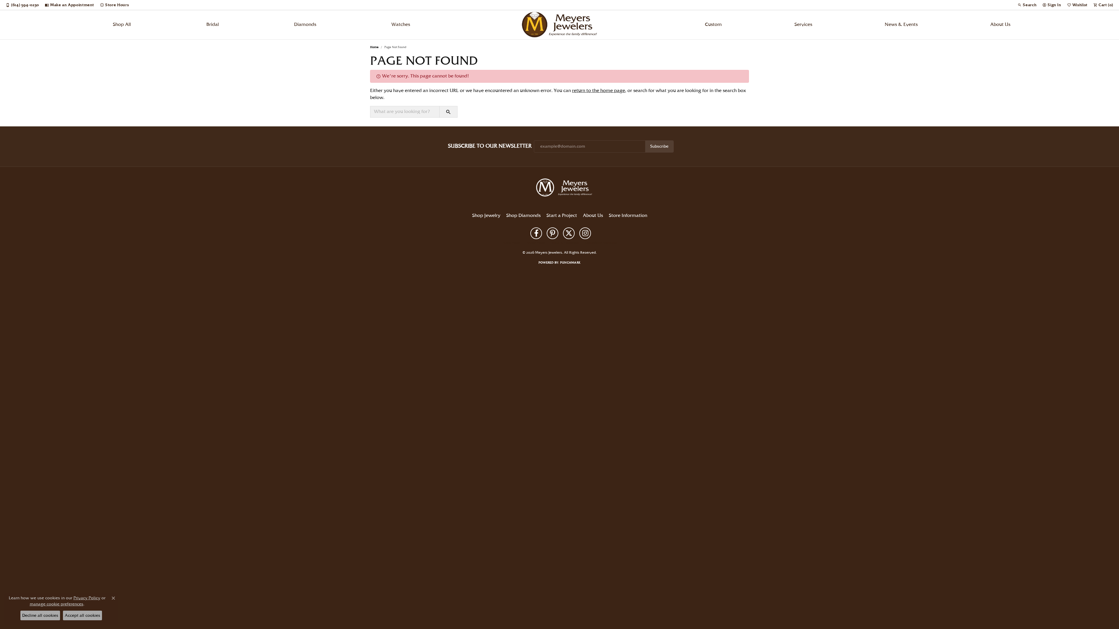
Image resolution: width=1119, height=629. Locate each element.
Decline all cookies (40, 615)
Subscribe (659, 146)
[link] (22, 5)
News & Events (901, 24)
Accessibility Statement (601, 242)
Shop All (122, 24)
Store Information (628, 215)
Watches (400, 24)
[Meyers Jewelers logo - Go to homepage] (559, 24)
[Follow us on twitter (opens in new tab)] (569, 233)
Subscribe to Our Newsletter (490, 146)
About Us (1000, 24)
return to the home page (598, 91)
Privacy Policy (536, 242)
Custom (713, 24)
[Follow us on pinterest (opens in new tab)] (552, 233)
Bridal (212, 24)
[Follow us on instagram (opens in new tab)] (585, 233)
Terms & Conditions (565, 242)
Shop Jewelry (486, 215)
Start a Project (561, 215)
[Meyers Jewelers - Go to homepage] (565, 188)
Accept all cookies (82, 615)
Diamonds (305, 24)
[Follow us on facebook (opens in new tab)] (536, 233)
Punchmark (570, 262)
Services (803, 24)
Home (374, 47)
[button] (1027, 5)
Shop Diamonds (523, 215)
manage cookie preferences (56, 604)
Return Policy (511, 242)
